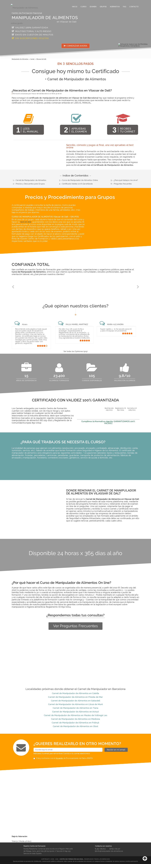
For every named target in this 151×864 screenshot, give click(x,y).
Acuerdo (59, 758)
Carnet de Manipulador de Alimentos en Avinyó (75, 711)
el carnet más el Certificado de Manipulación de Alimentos (105, 165)
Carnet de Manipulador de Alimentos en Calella (75, 693)
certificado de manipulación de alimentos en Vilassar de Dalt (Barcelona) (63, 98)
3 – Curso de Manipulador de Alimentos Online (78, 180)
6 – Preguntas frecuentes (121, 184)
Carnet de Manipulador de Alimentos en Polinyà (75, 722)
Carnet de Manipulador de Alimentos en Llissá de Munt (75, 704)
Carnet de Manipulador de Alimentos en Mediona (75, 719)
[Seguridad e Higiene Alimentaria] (27, 6)
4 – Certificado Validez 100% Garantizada (76, 184)
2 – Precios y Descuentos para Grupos (29, 184)
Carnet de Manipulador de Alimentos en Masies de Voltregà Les (75, 715)
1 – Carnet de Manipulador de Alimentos (29, 180)
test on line (25, 222)
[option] (28, 288)
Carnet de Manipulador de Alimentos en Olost (75, 726)
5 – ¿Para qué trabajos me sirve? (124, 180)
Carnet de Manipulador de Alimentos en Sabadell (75, 700)
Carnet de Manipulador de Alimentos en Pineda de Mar (75, 697)
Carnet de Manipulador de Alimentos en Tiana (75, 708)
